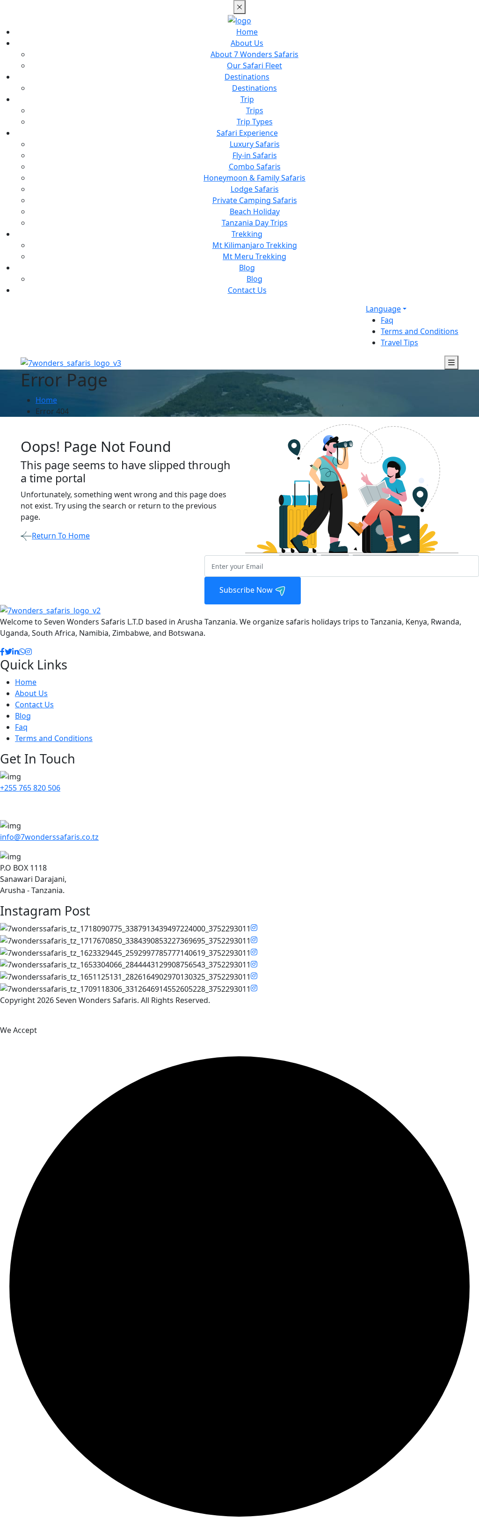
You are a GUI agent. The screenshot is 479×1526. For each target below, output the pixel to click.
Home (247, 32)
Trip (247, 99)
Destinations (247, 77)
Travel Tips (399, 342)
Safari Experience (247, 133)
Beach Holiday (255, 211)
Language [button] (383, 309)
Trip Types (255, 121)
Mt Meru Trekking (254, 256)
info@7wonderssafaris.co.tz (49, 837)
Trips (254, 110)
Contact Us (247, 290)
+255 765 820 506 (30, 788)
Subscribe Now (247, 590)
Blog (247, 267)
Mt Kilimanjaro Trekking (254, 245)
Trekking (247, 234)
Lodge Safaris (255, 189)
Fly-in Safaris (254, 155)
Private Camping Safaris (254, 200)
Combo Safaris (255, 166)
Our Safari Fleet (254, 65)
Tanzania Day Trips (255, 223)
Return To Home (61, 535)
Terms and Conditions (419, 331)
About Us (247, 43)
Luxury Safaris (255, 144)
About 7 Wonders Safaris (254, 54)
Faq (387, 320)
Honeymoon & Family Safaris (254, 178)
